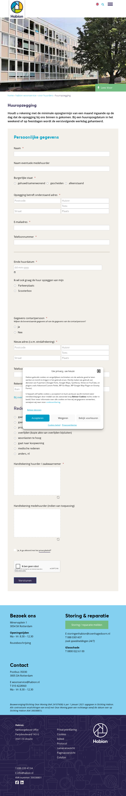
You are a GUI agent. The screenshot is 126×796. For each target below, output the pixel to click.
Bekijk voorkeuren (88, 418)
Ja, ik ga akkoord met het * (34, 550)
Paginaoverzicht (66, 752)
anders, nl (24, 453)
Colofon (61, 757)
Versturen (25, 580)
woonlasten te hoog (29, 438)
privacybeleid (44, 550)
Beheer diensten (34, 410)
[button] (98, 371)
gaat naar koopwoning (31, 443)
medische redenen (29, 448)
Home (11, 95)
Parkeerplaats (26, 285)
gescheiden (57, 183)
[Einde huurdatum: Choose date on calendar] (15, 272)
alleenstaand (76, 183)
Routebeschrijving (20, 643)
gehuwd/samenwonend (31, 183)
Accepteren (37, 418)
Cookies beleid (54, 425)
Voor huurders (45, 95)
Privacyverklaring (69, 425)
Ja (19, 326)
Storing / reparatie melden (86, 625)
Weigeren (63, 418)
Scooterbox (25, 290)
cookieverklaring (53, 402)
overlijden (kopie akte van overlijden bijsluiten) (45, 432)
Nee (20, 332)
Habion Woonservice (26, 95)
